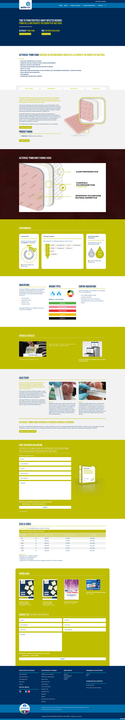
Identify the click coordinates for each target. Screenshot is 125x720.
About (66, 5)
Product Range (75, 5)
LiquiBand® (66, 678)
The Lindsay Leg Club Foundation (93, 687)
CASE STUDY (96, 88)
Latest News (22, 681)
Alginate (43, 696)
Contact (100, 5)
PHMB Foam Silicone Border (47, 676)
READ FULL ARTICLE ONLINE (27, 431)
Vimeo (67, 345)
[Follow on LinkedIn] (26, 691)
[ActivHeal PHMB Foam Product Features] (85, 139)
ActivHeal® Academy (23, 676)
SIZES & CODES (24, 140)
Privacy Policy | (55, 709)
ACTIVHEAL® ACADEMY (100, 1)
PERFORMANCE (51, 88)
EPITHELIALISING (62, 307)
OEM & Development (68, 675)
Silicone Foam (44, 679)
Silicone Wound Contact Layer (48, 698)
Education (88, 674)
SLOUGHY (62, 314)
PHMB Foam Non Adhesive (47, 674)
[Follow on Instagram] (29, 691)
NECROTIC (62, 318)
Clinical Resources (89, 5)
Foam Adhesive (44, 684)
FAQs (87, 675)
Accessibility (48, 709)
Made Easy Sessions (54, 344)
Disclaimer (43, 709)
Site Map (59, 709)
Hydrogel (43, 701)
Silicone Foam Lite (45, 681)
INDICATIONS (73, 88)
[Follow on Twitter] (23, 691)
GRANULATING (62, 310)
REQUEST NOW (46, 34)
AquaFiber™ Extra (45, 691)
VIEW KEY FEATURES (25, 34)
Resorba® (65, 679)
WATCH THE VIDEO (26, 127)
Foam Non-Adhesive (46, 686)
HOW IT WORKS (29, 88)
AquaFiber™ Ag (44, 689)
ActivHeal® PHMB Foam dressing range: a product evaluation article (92, 360)
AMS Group (66, 674)
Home (60, 5)
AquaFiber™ (44, 693)
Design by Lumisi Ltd (76, 716)
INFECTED (62, 303)
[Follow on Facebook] (20, 691)
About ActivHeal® (23, 674)
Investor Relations (67, 676)
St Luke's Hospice (90, 685)
